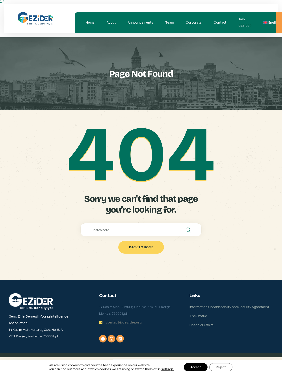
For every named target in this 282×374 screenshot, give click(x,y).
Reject (221, 367)
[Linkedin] (120, 338)
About (111, 22)
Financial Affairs (201, 325)
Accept (195, 367)
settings (167, 369)
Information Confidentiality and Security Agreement (229, 307)
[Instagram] (111, 338)
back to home (141, 247)
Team (169, 22)
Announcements (140, 22)
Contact (220, 22)
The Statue (198, 316)
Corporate (194, 22)
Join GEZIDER (244, 22)
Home (90, 22)
